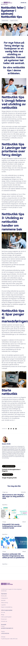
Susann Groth (5, 20)
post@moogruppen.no (7, 628)
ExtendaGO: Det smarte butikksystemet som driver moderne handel (12, 526)
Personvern (4, 619)
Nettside (3, 600)
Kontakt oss (4, 621)
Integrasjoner (4, 598)
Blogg (2, 614)
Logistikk (3, 604)
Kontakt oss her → (10, 420)
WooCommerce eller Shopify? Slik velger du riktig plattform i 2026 (13, 496)
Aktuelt (24, 521)
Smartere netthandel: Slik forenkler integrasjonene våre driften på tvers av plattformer (13, 556)
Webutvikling (4, 602)
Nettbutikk (23, 492)
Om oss (3, 612)
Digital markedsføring (6, 607)
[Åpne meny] (2, 2)
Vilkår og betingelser (6, 616)
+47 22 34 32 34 (5, 633)
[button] (23, 3)
